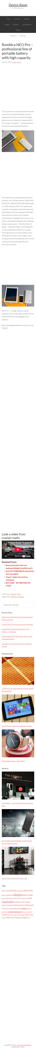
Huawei (27, 902)
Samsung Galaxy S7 (27, 911)
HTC (23, 902)
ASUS (30, 890)
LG (21, 905)
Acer (3, 890)
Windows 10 (18, 917)
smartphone (6, 914)
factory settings (6, 898)
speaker (31, 914)
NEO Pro (14, 597)
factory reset (27, 895)
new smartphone (12, 908)
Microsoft (30, 905)
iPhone (4, 905)
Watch (12, 917)
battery (4, 895)
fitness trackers (13, 898)
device (18, 894)
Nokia (19, 908)
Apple (26, 890)
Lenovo (16, 905)
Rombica (21, 597)
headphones (17, 902)
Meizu (24, 905)
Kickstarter (10, 905)
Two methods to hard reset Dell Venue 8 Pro (17, 726)
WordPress (16, 1046)
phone (24, 908)
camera (8, 895)
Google (29, 898)
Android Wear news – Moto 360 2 (13, 761)
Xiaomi (24, 917)
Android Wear (20, 890)
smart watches (21, 914)
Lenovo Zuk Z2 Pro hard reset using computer (17, 624)
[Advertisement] (18, 88)
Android (12, 890)
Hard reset (7, 901)
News (19, 594)
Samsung (18, 911)
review (11, 911)
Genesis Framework (24, 1045)
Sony (27, 914)
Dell (12, 895)
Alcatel (7, 890)
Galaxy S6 (24, 898)
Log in (22, 1046)
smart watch (13, 914)
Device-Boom (18, 5)
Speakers (4, 917)
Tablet (8, 917)
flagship (20, 898)
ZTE (29, 917)
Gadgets (13, 594)
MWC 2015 (5, 908)
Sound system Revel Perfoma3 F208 (14, 878)
